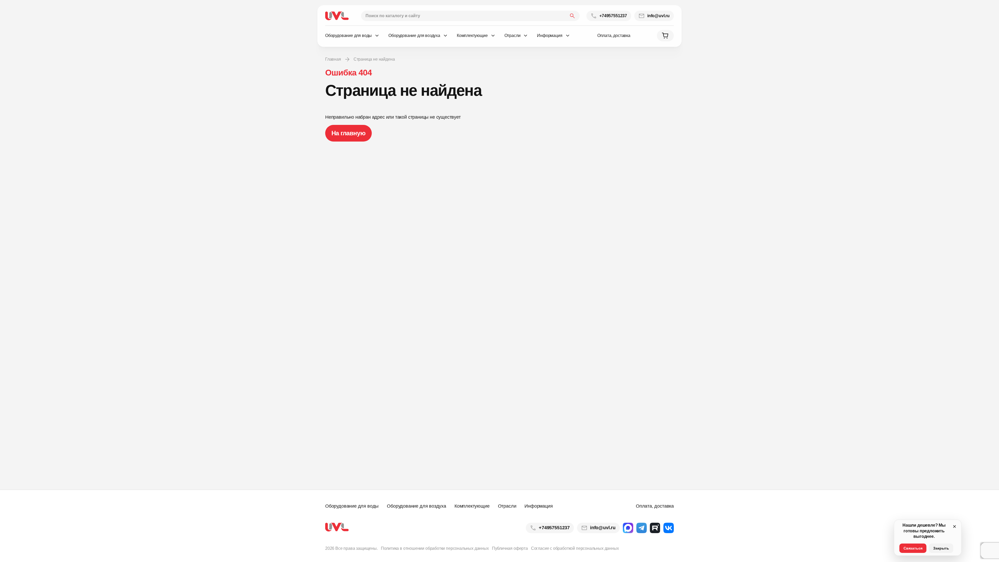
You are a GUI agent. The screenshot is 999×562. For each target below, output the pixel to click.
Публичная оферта (510, 548)
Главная (333, 59)
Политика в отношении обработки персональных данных (435, 548)
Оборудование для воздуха (416, 506)
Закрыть (941, 548)
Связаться (913, 548)
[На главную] (337, 15)
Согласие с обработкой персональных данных (575, 548)
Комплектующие (472, 506)
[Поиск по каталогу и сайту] (470, 16)
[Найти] (572, 16)
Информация (538, 506)
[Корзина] (665, 35)
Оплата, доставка (613, 35)
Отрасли (507, 506)
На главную (348, 133)
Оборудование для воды (352, 506)
